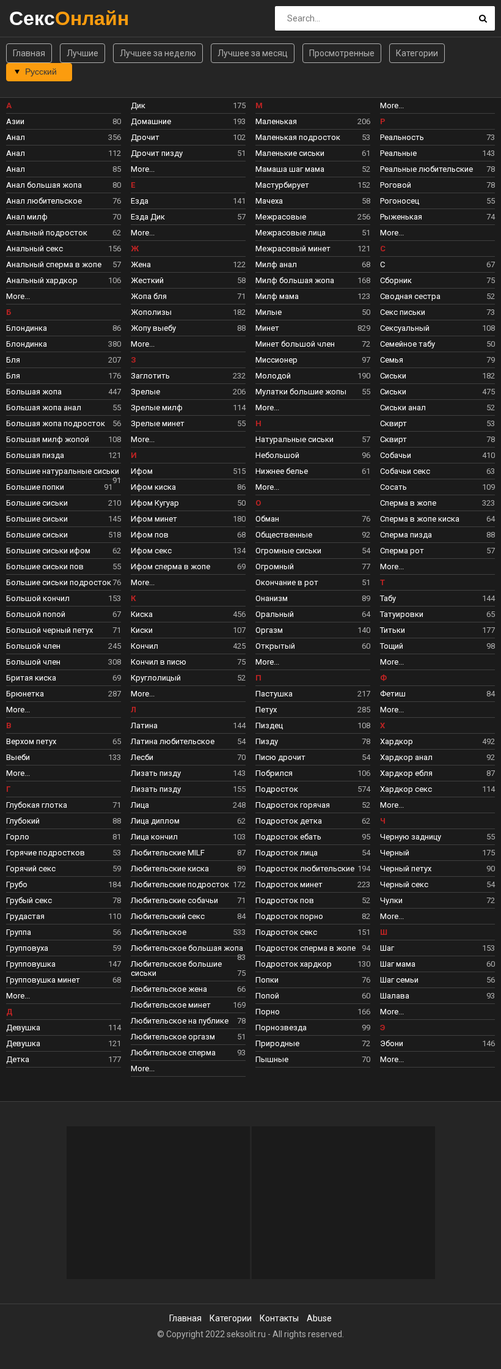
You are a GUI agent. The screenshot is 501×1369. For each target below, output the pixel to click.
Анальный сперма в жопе (63, 264)
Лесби (188, 757)
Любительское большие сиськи (188, 968)
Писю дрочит (312, 757)
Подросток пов (312, 900)
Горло (63, 836)
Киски (188, 630)
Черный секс (437, 884)
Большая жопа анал (63, 407)
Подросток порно (312, 916)
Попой (312, 995)
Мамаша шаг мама (312, 169)
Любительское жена (188, 989)
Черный (437, 852)
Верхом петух (63, 741)
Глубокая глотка (63, 805)
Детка (63, 1059)
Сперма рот (437, 550)
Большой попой (63, 614)
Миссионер (312, 359)
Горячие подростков (63, 852)
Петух (312, 709)
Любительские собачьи (188, 900)
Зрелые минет (188, 423)
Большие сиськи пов (63, 566)
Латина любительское (188, 741)
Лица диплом (188, 820)
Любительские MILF (188, 852)
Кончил (188, 646)
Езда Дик (188, 216)
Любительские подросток (188, 884)
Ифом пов (188, 534)
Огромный (312, 566)
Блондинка (63, 328)
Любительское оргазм (188, 1036)
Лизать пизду (188, 773)
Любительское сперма (188, 1052)
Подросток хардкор (312, 964)
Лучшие (82, 53)
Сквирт (437, 423)
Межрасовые (312, 216)
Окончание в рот (312, 582)
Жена (188, 264)
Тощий (437, 646)
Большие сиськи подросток (63, 582)
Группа (63, 932)
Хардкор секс (437, 789)
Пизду (312, 741)
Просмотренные (342, 53)
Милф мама (312, 296)
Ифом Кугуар (188, 502)
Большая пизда (63, 455)
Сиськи (437, 375)
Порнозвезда (312, 1027)
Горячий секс (63, 868)
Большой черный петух (63, 630)
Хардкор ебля (437, 773)
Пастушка (312, 693)
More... (18, 296)
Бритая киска (63, 677)
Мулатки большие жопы (312, 391)
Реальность (437, 137)
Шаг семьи (437, 979)
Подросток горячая (312, 805)
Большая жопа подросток (63, 423)
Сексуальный (437, 328)
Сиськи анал (437, 407)
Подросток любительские (312, 868)
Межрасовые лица (312, 232)
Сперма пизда (437, 534)
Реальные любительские (437, 169)
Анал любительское (63, 200)
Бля (63, 359)
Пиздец (312, 725)
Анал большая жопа (63, 185)
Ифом (188, 471)
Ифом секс (188, 550)
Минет (312, 328)
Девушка (63, 1027)
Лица (188, 805)
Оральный (312, 614)
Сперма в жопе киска (437, 518)
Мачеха (312, 200)
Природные (312, 1043)
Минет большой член (312, 344)
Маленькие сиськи (312, 153)
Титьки (437, 630)
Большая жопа (63, 391)
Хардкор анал (437, 757)
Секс (41, 18)
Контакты (279, 1318)
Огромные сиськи (312, 550)
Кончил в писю (188, 661)
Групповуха (63, 948)
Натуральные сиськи (312, 439)
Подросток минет (312, 884)
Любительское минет (188, 1004)
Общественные (312, 534)
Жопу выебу (188, 328)
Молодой (312, 375)
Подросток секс (312, 932)
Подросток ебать (312, 836)
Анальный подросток (63, 232)
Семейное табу (437, 344)
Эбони (437, 1043)
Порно (312, 1011)
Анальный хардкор (63, 280)
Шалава (437, 995)
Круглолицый (188, 677)
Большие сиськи (63, 502)
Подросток (312, 789)
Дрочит (188, 137)
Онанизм (312, 598)
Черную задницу (437, 836)
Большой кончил (63, 598)
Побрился (312, 773)
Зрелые (188, 391)
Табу (437, 598)
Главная (29, 53)
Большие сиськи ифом (63, 550)
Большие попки (59, 487)
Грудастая (63, 916)
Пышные (312, 1059)
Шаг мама (437, 964)
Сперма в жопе (437, 502)
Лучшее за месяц (253, 53)
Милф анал (312, 264)
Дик (188, 105)
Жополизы (188, 312)
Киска (188, 614)
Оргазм (312, 630)
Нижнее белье (312, 471)
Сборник (437, 280)
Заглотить (188, 375)
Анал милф (63, 216)
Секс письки (437, 312)
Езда (188, 200)
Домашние (188, 121)
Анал (63, 137)
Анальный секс (63, 248)
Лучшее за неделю (158, 53)
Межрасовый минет (312, 248)
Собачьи (437, 455)
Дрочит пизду (188, 153)
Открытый (312, 646)
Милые (312, 312)
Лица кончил (188, 836)
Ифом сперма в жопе (188, 566)
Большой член (63, 646)
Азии (63, 121)
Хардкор (437, 741)
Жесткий (188, 280)
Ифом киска (188, 487)
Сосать (437, 487)
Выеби (63, 757)
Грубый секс (63, 900)
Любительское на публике (188, 1020)
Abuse (319, 1318)
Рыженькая (437, 216)
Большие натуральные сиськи (63, 473)
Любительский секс (188, 916)
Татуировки (437, 614)
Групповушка (63, 964)
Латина (188, 725)
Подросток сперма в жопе (312, 948)
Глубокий (63, 820)
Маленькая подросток (312, 137)
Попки (312, 979)
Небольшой (312, 455)
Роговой (437, 185)
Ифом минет (188, 518)
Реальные (437, 153)
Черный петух (437, 868)
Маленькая (312, 121)
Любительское (188, 932)
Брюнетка (63, 693)
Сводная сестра (437, 296)
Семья (437, 359)
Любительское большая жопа (188, 949)
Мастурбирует (312, 185)
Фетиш (437, 693)
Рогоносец (437, 200)
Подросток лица (312, 852)
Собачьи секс (437, 471)
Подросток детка (312, 820)
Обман (312, 518)
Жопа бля (188, 296)
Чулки (437, 900)
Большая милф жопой (63, 439)
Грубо (63, 884)
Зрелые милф (188, 407)
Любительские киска (188, 868)
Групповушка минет (63, 979)
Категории (417, 53)
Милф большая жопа (312, 280)
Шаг (437, 948)
